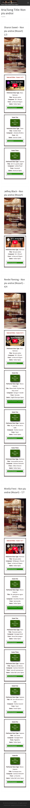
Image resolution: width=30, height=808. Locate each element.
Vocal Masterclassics (12, 803)
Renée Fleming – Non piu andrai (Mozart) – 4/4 (14, 283)
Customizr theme (22, 805)
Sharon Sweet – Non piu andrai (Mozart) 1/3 (14, 31)
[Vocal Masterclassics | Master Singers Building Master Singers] (9, 2)
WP (9, 805)
